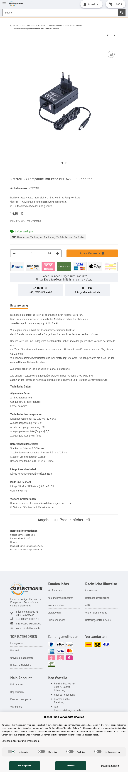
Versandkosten (56, 605)
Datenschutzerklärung (97, 597)
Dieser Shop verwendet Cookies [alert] (64, 717)
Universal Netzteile (20, 665)
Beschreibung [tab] (19, 305)
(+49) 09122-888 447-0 (40, 292)
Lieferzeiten (54, 612)
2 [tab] (65, 163)
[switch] (11, 751)
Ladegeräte (16, 643)
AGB (87, 605)
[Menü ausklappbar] (4, 2)
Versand (36, 220)
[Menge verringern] (14, 253)
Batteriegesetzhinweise (98, 619)
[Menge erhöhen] (57, 253)
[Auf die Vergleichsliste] (111, 54)
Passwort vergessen (21, 699)
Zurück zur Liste (18, 25)
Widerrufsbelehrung (96, 612)
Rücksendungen (56, 619)
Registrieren (17, 692)
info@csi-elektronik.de (87, 292)
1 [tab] (62, 163)
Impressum (91, 590)
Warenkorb (16, 706)
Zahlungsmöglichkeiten (60, 597)
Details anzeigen (110, 765)
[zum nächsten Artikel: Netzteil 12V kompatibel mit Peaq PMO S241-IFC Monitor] (114, 35)
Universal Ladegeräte (21, 657)
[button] (91, 4)
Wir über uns (55, 590)
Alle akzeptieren (24, 765)
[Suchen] (122, 12)
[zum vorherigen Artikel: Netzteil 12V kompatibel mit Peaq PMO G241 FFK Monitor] (107, 35)
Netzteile (15, 650)
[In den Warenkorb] (12, 46)
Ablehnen (70, 765)
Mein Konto (16, 684)
